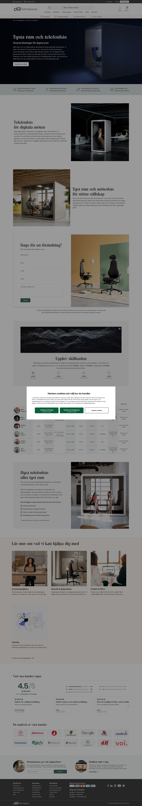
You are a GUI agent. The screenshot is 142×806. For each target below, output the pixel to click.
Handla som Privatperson (72, 410)
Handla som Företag (46, 410)
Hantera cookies (97, 410)
